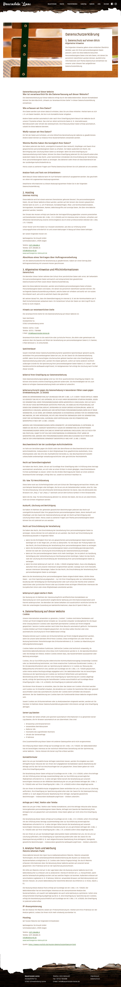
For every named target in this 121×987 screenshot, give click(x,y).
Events (62, 4)
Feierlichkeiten (72, 4)
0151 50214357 (64, 976)
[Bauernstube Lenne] (17, 4)
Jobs (99, 4)
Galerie (92, 4)
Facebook (112, 5)
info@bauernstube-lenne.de (38, 333)
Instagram (116, 5)
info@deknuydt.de (30, 251)
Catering (83, 4)
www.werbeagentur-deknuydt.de (35, 253)
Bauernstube (52, 4)
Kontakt (106, 4)
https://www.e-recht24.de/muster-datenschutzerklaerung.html (52, 945)
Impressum (94, 976)
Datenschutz (95, 979)
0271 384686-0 (34, 245)
